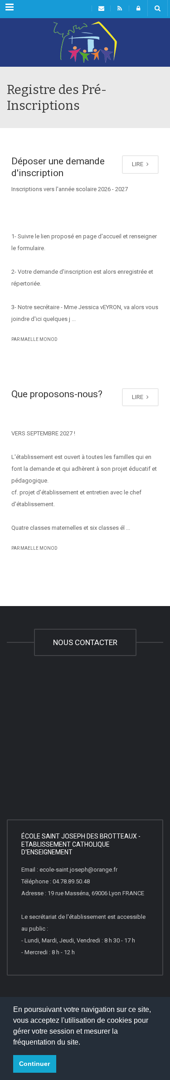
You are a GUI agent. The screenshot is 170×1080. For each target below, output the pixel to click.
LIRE (138, 164)
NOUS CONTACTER (85, 642)
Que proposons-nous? (56, 394)
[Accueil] (85, 44)
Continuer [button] (34, 1063)
